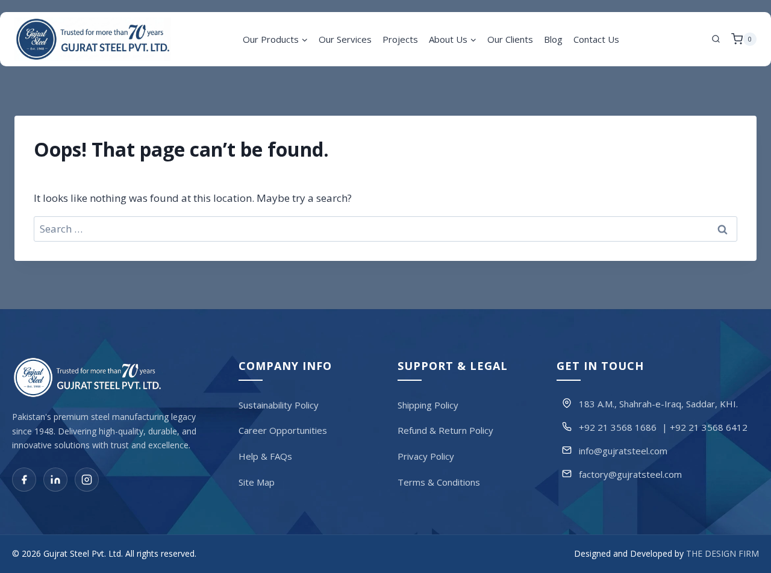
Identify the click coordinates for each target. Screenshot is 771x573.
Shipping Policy (428, 405)
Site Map (257, 482)
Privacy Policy (426, 456)
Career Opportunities (283, 431)
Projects (400, 39)
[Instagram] (87, 480)
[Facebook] (24, 480)
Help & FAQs (265, 456)
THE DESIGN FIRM (722, 554)
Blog (553, 39)
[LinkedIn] (55, 480)
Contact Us (596, 39)
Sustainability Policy (279, 405)
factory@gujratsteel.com (630, 474)
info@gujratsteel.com (623, 451)
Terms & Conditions (439, 482)
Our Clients (510, 39)
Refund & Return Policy (445, 431)
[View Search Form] (716, 39)
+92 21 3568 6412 (709, 427)
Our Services (345, 39)
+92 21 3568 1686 (618, 427)
